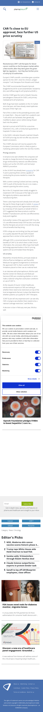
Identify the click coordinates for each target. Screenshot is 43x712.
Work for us (30, 692)
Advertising (23, 684)
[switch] (38, 358)
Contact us (31, 684)
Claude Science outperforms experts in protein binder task (21, 564)
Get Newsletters (25, 2)
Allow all (21, 385)
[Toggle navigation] (5, 9)
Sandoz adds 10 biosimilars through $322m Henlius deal (20, 557)
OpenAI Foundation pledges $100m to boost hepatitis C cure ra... (20, 422)
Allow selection (21, 392)
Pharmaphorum (7, 687)
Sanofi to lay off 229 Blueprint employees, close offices (21, 571)
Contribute (17, 688)
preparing (29, 170)
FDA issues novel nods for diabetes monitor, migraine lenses (19, 605)
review (35, 204)
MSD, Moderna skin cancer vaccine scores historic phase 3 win (21, 545)
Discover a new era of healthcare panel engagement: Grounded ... (18, 649)
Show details (32, 379)
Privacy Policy (34, 688)
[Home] (20, 9)
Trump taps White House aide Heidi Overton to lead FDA (21, 550)
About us (16, 684)
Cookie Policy (25, 688)
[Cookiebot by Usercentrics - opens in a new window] (32, 318)
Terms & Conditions (20, 692)
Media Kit (37, 2)
